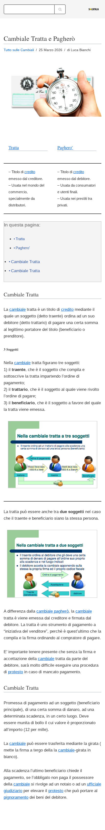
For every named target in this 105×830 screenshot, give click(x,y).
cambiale (17, 309)
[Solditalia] (94, 9)
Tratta (14, 147)
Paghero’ (65, 147)
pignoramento (16, 797)
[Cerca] (60, 9)
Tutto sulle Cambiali (19, 50)
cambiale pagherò (52, 611)
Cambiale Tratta (25, 261)
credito (29, 172)
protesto (15, 672)
